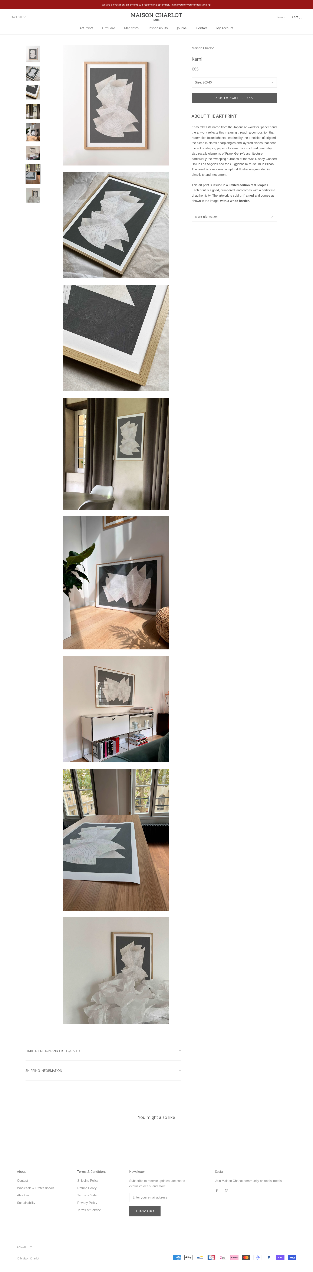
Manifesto (131, 28)
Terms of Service (89, 1210)
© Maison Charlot (28, 1258)
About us (23, 1195)
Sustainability (26, 1202)
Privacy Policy (87, 1202)
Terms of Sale (86, 1195)
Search (281, 17)
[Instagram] (226, 1190)
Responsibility (158, 28)
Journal (182, 28)
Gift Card (108, 28)
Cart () (297, 17)
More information (206, 217)
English (16, 17)
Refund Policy (87, 1188)
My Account (224, 28)
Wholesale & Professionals (35, 1188)
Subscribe (144, 1211)
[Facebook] (216, 1190)
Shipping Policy (88, 1180)
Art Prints (86, 28)
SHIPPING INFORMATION (44, 1070)
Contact (201, 28)
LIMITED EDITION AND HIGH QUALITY (53, 1051)
